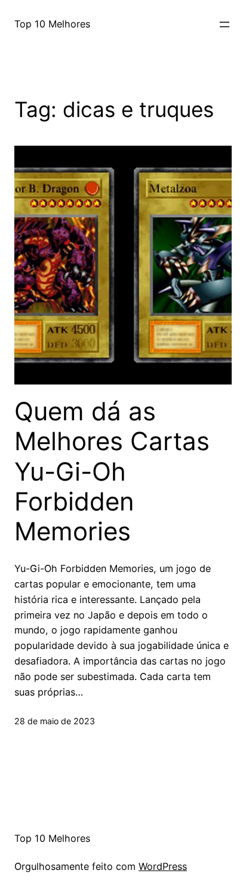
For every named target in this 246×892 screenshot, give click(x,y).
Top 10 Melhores (52, 24)
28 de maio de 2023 (54, 721)
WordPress (163, 866)
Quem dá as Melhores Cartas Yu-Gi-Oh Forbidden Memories (112, 471)
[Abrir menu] (224, 24)
